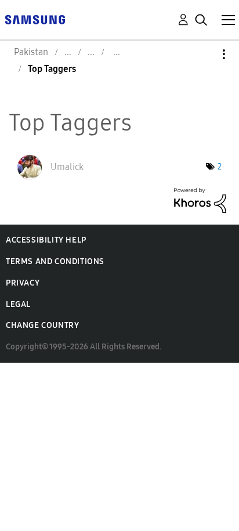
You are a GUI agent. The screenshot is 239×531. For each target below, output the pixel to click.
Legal (18, 304)
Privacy (22, 283)
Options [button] (204, 54)
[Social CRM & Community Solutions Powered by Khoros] (200, 199)
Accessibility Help (46, 240)
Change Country (42, 325)
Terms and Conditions (55, 261)
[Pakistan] (35, 18)
